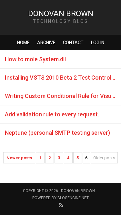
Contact (73, 42)
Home (23, 42)
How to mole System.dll (35, 59)
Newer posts (19, 157)
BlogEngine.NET (73, 198)
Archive (46, 42)
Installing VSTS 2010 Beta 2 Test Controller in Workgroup (63, 77)
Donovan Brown (60, 13)
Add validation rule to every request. (52, 114)
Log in (97, 42)
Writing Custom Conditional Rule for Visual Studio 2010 (63, 96)
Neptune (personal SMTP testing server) (57, 132)
